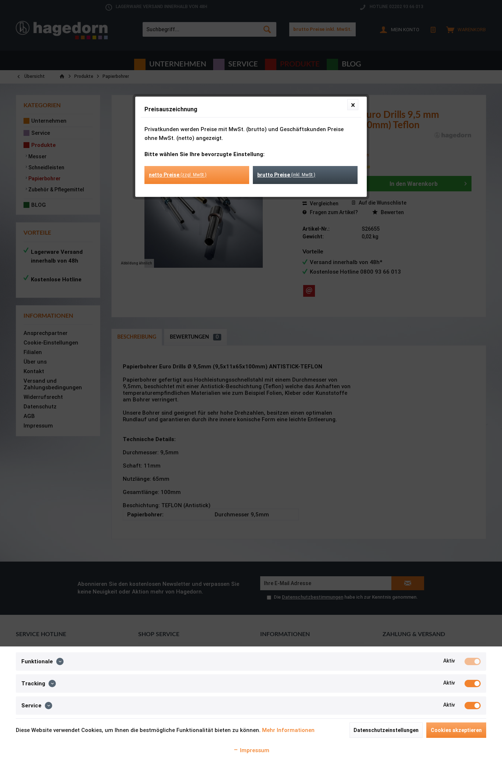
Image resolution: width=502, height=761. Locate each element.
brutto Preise (286, 175)
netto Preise (178, 175)
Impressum (254, 750)
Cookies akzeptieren (456, 730)
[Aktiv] (473, 661)
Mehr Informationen (288, 730)
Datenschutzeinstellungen (386, 730)
